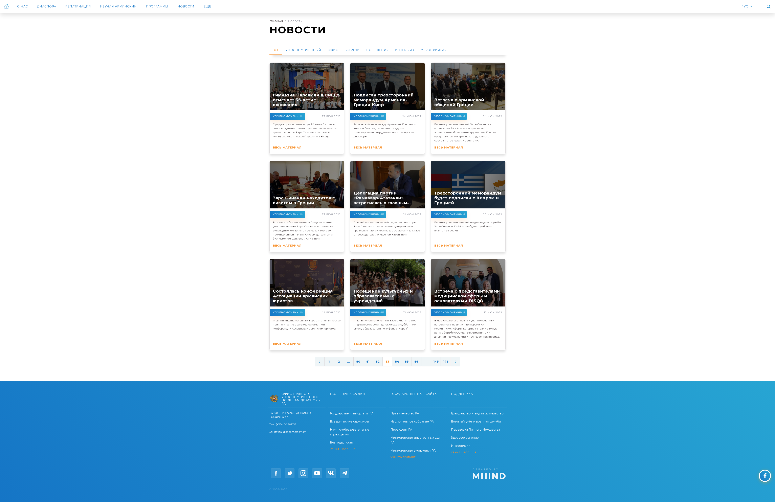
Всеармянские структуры (349, 421)
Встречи (352, 50)
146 (446, 361)
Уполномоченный (303, 50)
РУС (744, 6)
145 (436, 361)
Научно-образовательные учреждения (349, 432)
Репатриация (78, 6)
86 (416, 361)
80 (358, 361)
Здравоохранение (465, 437)
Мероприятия (434, 50)
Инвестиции (460, 446)
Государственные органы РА (351, 413)
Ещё (207, 6)
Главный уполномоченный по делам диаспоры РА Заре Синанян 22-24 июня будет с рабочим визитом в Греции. (467, 226)
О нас (22, 6)
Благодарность (341, 442)
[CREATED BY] (489, 473)
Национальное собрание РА (412, 421)
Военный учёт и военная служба (476, 421)
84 (397, 361)
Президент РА (401, 429)
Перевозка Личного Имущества (475, 429)
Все (276, 50)
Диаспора (46, 6)
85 (407, 361)
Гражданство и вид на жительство (477, 413)
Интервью (404, 50)
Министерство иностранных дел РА (415, 440)
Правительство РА (405, 413)
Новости (186, 6)
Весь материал (287, 147)
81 (368, 361)
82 (378, 361)
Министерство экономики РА (413, 450)
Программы (157, 6)
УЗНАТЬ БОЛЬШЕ (342, 449)
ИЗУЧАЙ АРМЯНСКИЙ (118, 6)
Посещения (377, 50)
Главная (276, 21)
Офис (333, 50)
